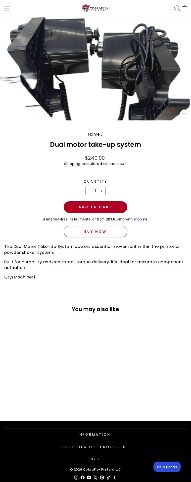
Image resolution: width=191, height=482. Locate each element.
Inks (94, 459)
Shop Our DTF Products (94, 447)
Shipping (72, 163)
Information (94, 434)
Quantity (95, 181)
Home (94, 134)
